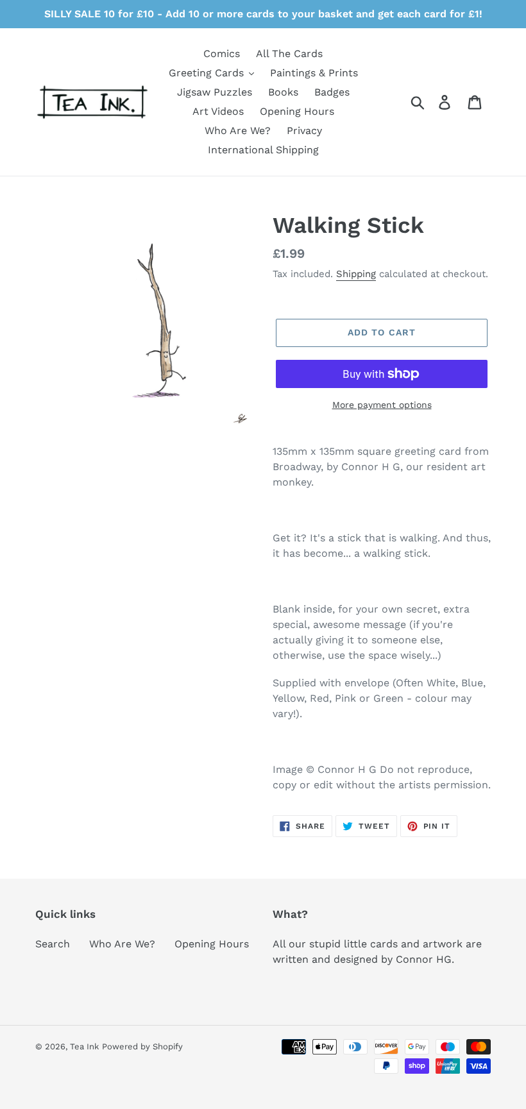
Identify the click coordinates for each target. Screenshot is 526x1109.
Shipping (356, 274)
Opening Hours (211, 944)
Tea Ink (84, 1046)
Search (52, 944)
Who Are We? (122, 944)
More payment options (382, 405)
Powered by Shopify (142, 1046)
